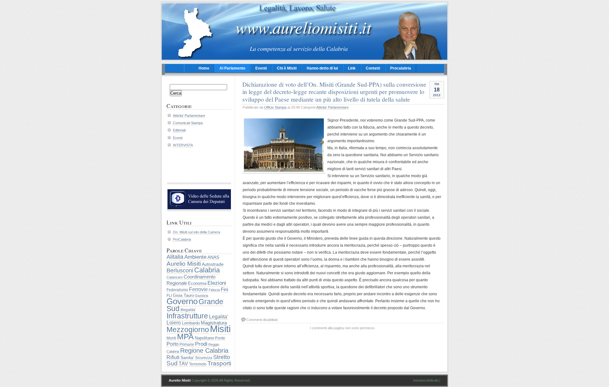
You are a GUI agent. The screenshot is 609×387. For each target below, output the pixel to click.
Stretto (221, 357)
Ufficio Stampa (275, 107)
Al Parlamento (232, 68)
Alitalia (175, 257)
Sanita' (187, 357)
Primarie (187, 344)
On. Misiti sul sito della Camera (196, 232)
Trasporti (219, 363)
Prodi (201, 344)
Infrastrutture (187, 316)
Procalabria (400, 68)
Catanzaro (175, 277)
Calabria (207, 270)
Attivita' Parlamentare (332, 107)
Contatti (373, 68)
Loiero (174, 322)
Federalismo (177, 290)
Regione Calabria (204, 350)
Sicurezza (203, 358)
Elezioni (216, 283)
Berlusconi (180, 270)
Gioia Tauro (183, 295)
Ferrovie (198, 289)
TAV (183, 363)
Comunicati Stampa (188, 123)
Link (352, 68)
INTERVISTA (183, 145)
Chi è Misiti (287, 68)
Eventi (261, 68)
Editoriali (179, 130)
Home (204, 68)
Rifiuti (173, 357)
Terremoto (197, 364)
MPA (185, 336)
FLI (169, 295)
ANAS (213, 257)
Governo (182, 301)
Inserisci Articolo (425, 380)
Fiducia (214, 290)
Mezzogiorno (188, 330)
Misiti (220, 329)
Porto (173, 344)
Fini (224, 289)
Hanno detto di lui (322, 68)
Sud (172, 363)
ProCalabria (182, 239)
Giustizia (201, 295)
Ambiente (195, 257)
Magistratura (214, 322)
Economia (197, 283)
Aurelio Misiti (184, 263)
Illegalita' (188, 310)
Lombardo (191, 323)
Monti (171, 338)
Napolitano (204, 338)
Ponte (220, 338)
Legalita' (218, 316)
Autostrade (213, 264)
